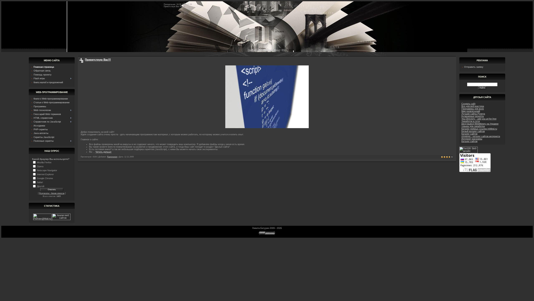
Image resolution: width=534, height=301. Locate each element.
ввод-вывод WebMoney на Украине (480, 123)
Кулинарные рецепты (472, 116)
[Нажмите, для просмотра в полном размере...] (267, 127)
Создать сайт (468, 103)
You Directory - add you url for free (478, 118)
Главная (252, 50)
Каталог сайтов (469, 134)
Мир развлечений (470, 111)
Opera (40, 166)
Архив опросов (57, 193)
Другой (40, 186)
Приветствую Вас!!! (98, 59)
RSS (284, 50)
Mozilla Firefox (44, 162)
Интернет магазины (471, 139)
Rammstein (112, 157)
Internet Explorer (45, 174)
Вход (277, 50)
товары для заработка (473, 126)
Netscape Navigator (47, 170)
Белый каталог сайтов (473, 131)
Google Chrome (45, 178)
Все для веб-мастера (472, 106)
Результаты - (45, 193)
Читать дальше (103, 151)
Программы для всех (472, 108)
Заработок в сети (470, 121)
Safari (40, 182)
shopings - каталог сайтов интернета (480, 136)
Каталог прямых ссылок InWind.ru (479, 129)
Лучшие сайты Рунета (473, 113)
